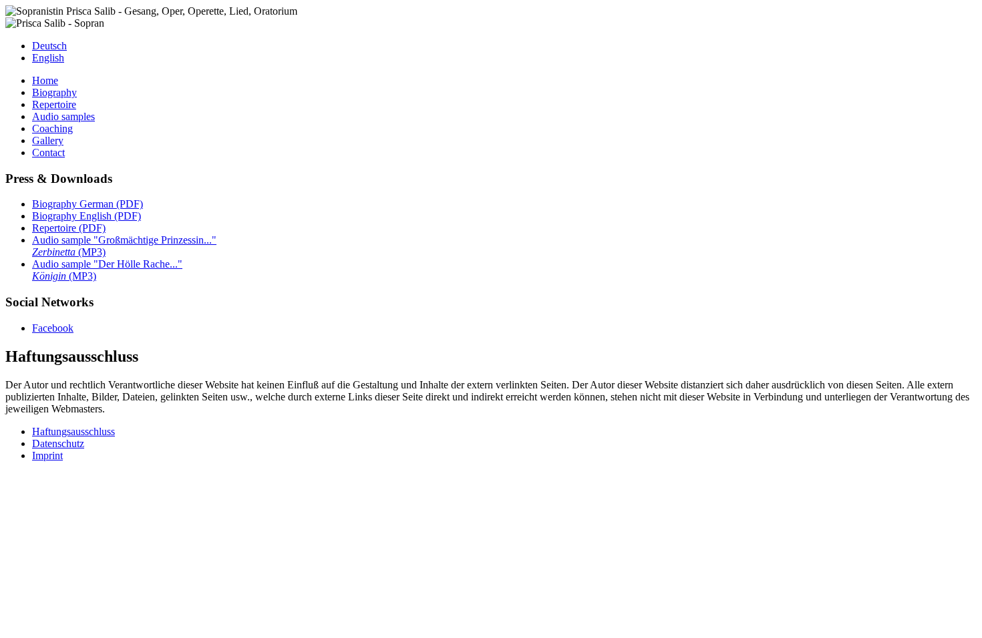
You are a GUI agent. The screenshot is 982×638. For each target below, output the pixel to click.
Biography (54, 92)
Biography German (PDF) (87, 204)
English (48, 57)
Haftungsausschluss (73, 431)
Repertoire (54, 104)
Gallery (47, 140)
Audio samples (63, 116)
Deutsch (49, 45)
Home (45, 80)
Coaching (52, 128)
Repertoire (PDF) (69, 228)
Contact (48, 152)
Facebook (52, 328)
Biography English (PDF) (86, 216)
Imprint (47, 455)
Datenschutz (58, 443)
